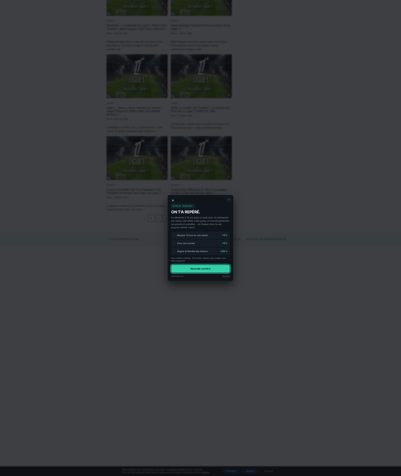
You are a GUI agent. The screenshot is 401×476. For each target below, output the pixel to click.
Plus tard (226, 276)
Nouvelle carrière (200, 268)
